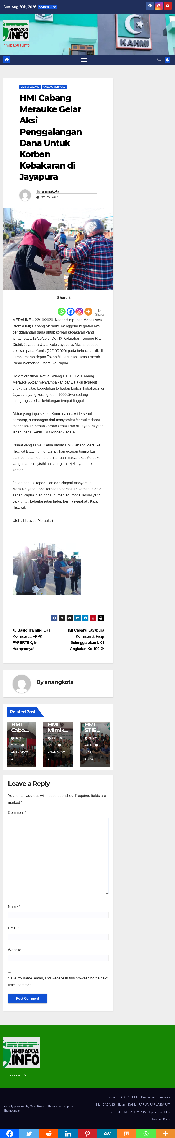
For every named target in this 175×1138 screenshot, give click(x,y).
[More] (88, 308)
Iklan (121, 1104)
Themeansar (11, 1110)
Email (14, 928)
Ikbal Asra (89, 756)
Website (14, 950)
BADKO (123, 1097)
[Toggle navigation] (84, 59)
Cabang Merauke (54, 87)
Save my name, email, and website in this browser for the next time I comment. (57, 981)
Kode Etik (114, 1112)
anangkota (50, 191)
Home (111, 1097)
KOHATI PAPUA (135, 1112)
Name (14, 907)
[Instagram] (79, 308)
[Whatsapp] (62, 308)
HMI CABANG (105, 1104)
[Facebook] (71, 308)
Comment (17, 812)
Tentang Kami (161, 1119)
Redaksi (164, 1112)
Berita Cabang (30, 87)
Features (164, 1097)
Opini (152, 1112)
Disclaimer (148, 1097)
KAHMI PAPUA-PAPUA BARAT (149, 1104)
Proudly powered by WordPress (24, 1106)
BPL (135, 1097)
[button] (159, 60)
